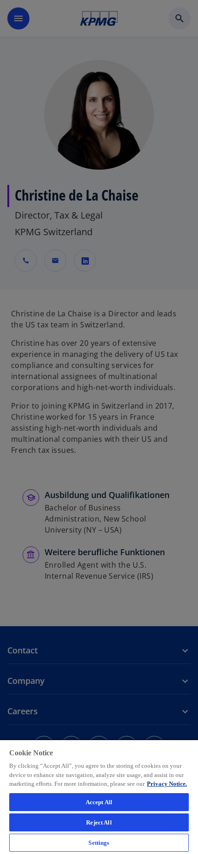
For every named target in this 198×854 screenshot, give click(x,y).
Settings (98, 842)
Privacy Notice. (167, 783)
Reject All (98, 822)
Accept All (99, 802)
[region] (99, 796)
